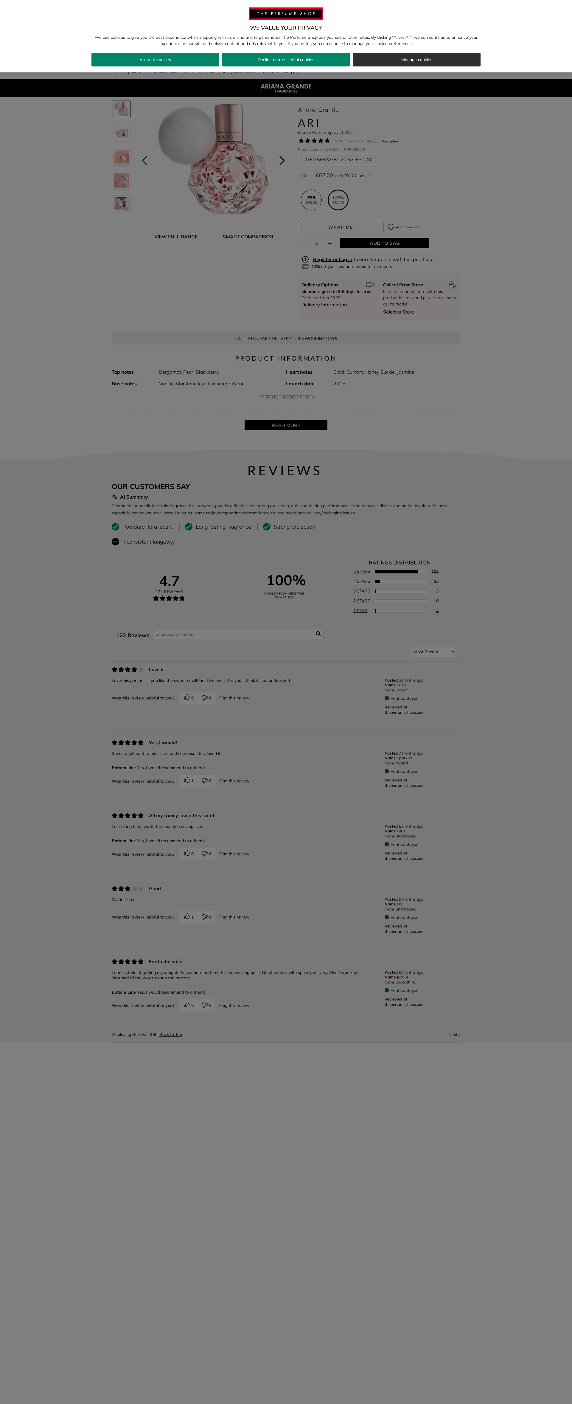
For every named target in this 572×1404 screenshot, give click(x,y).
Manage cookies (416, 59)
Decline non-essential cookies (286, 59)
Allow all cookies (155, 59)
